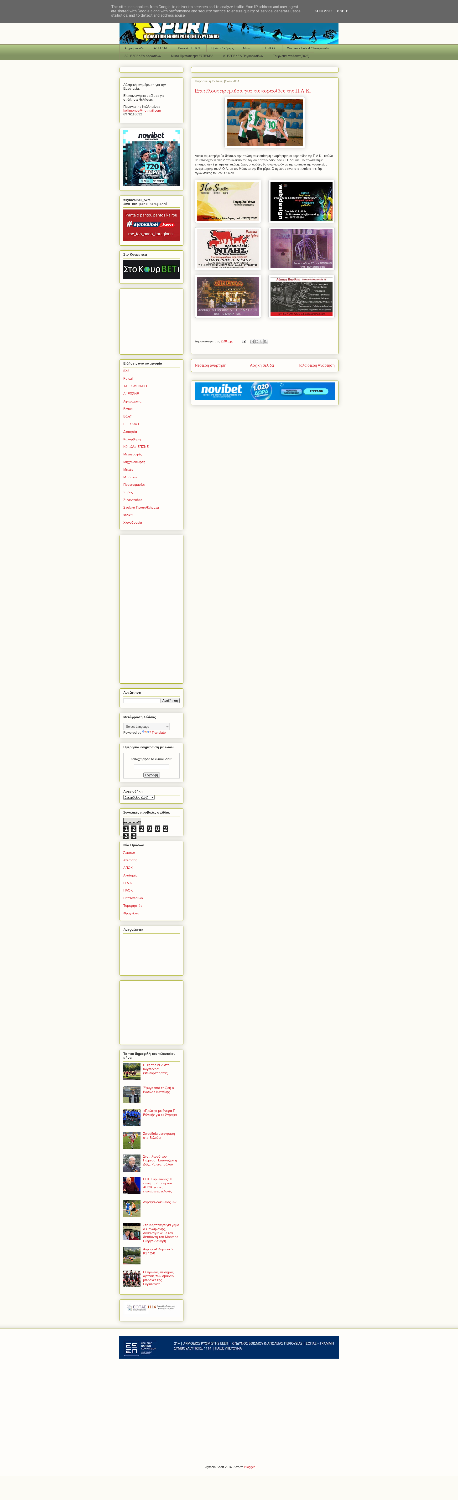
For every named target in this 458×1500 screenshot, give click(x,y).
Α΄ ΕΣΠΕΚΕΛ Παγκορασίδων (243, 56)
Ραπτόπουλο (133, 898)
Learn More (322, 11)
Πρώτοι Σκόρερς (222, 48)
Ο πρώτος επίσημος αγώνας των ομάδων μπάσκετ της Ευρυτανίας (158, 1278)
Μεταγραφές (132, 454)
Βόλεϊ (127, 416)
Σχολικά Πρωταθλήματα (141, 507)
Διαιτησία (130, 431)
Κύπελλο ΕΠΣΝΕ (190, 48)
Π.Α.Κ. (128, 883)
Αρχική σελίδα (134, 48)
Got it (342, 11)
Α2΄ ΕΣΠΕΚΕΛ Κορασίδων (143, 56)
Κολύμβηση (132, 439)
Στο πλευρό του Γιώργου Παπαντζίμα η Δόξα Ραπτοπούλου (160, 1160)
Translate (159, 732)
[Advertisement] (153, 320)
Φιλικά (128, 515)
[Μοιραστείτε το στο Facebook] (265, 341)
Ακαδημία (130, 875)
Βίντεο (128, 409)
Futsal (128, 378)
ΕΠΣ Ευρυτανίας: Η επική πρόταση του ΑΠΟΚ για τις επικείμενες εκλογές (157, 1185)
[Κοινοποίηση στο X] (261, 341)
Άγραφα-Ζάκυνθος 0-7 (160, 1202)
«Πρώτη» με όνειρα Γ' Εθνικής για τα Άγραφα (160, 1113)
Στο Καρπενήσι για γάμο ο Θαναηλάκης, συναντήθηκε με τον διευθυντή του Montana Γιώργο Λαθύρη (161, 1233)
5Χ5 (126, 371)
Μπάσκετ (130, 477)
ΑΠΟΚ (128, 868)
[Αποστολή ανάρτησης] (243, 341)
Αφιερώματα (132, 401)
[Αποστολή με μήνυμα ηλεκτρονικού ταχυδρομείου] (252, 341)
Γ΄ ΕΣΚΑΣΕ (270, 48)
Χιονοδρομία (132, 522)
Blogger (249, 1467)
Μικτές (247, 48)
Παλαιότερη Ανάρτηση (316, 365)
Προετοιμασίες (134, 484)
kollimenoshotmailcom (142, 110)
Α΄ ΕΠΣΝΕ (161, 48)
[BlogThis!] (256, 341)
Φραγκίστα (131, 913)
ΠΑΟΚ (128, 890)
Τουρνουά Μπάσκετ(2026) (291, 56)
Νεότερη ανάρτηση (210, 365)
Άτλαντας (130, 860)
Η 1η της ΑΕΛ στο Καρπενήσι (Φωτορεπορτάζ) (156, 1069)
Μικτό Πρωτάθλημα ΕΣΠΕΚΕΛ (192, 56)
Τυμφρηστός (132, 905)
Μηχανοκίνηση (134, 462)
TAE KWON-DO (135, 386)
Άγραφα (129, 852)
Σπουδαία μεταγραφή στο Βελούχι (159, 1135)
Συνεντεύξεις (132, 500)
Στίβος (128, 492)
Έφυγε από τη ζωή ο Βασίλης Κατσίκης (158, 1090)
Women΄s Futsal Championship (308, 48)
